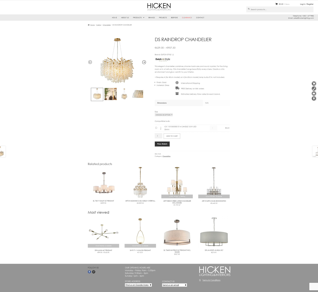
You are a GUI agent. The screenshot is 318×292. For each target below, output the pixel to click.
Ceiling (98, 25)
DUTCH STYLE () (167, 54)
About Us (125, 18)
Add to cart (172, 136)
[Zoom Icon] (117, 85)
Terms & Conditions (211, 280)
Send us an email (171, 285)
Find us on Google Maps (137, 285)
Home (114, 18)
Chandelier (107, 25)
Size (156, 111)
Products (137, 18)
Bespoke (174, 18)
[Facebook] (89, 271)
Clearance (187, 18)
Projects (163, 18)
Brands (151, 18)
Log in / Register (306, 4)
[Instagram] (93, 271)
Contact (200, 18)
